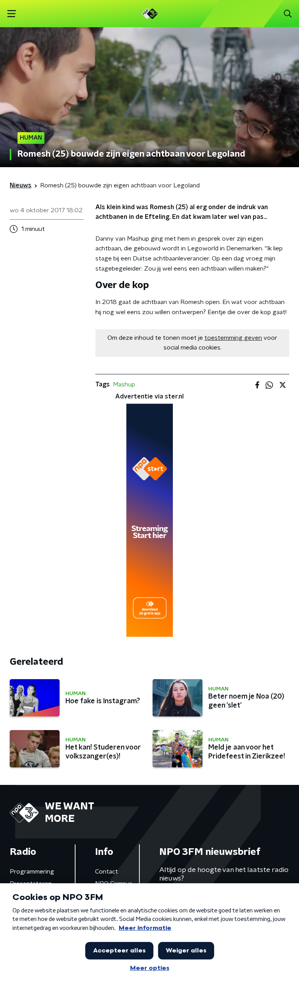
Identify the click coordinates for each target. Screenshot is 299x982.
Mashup (124, 384)
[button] (11, 14)
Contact (106, 871)
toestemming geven (233, 338)
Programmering (32, 871)
